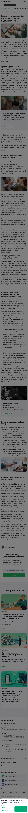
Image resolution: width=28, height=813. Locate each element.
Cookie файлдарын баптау (5, 809)
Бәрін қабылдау (20, 809)
